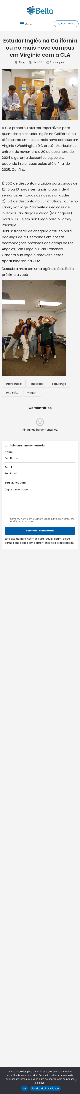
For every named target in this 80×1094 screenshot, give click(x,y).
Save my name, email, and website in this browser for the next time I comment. (42, 520)
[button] (25, 23)
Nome (9, 452)
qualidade (37, 384)
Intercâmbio (14, 384)
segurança (59, 384)
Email (8, 467)
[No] (75, 1080)
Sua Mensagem (15, 482)
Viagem (32, 392)
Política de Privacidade (45, 1088)
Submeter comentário (40, 530)
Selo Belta (12, 392)
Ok (24, 1088)
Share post (58, 62)
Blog (22, 62)
